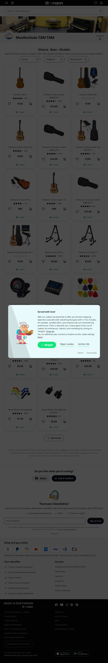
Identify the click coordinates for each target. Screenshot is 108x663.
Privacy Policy (92, 352)
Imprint (81, 352)
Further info (84, 344)
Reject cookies (67, 344)
